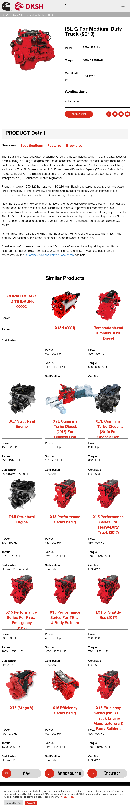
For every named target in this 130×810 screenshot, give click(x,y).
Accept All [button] (31, 803)
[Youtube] (121, 114)
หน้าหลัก (5, 15)
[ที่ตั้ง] (6, 773)
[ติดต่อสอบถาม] (49, 773)
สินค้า (15, 15)
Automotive (72, 101)
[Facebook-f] (108, 114)
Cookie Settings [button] (14, 803)
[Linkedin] (127, 114)
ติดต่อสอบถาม (69, 773)
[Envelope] (115, 114)
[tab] (9, 146)
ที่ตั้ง (26, 773)
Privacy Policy (66, 796)
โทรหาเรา (112, 773)
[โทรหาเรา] (92, 773)
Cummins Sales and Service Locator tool (49, 255)
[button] (123, 5)
